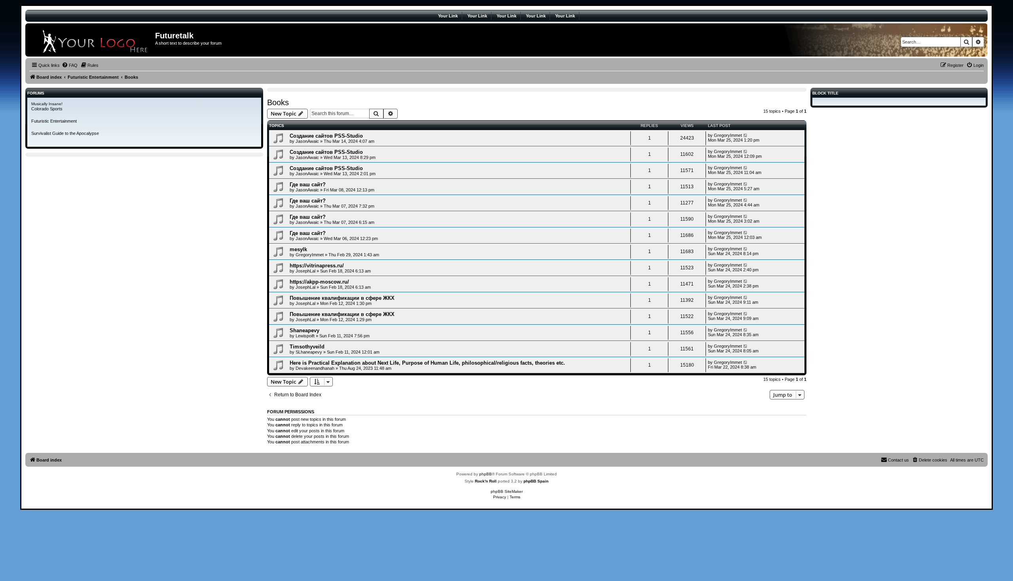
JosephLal (305, 271)
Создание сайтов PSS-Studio (326, 136)
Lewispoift (305, 335)
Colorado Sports (47, 108)
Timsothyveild (307, 347)
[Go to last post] (745, 135)
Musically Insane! (47, 104)
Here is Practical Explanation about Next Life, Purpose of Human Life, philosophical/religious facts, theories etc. (427, 363)
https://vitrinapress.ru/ (317, 266)
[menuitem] (70, 65)
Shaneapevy (304, 330)
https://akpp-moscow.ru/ (319, 282)
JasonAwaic (307, 141)
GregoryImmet (728, 135)
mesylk (298, 249)
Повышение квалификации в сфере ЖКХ (342, 298)
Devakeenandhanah (315, 368)
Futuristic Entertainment (54, 121)
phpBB (485, 474)
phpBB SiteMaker (507, 491)
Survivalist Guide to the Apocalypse (65, 133)
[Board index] (91, 40)
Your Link (448, 15)
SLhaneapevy (309, 352)
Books (278, 102)
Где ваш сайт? (308, 184)
